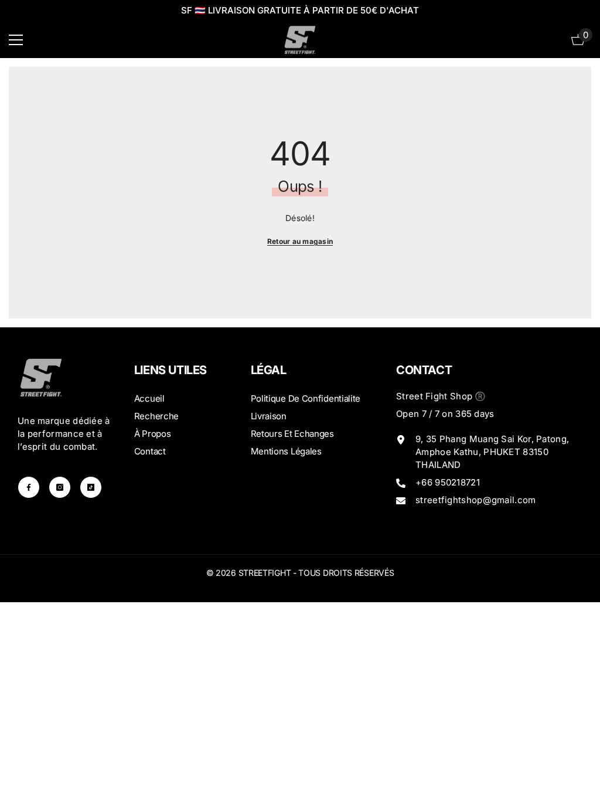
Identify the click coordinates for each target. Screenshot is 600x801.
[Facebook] (29, 487)
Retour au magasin (300, 241)
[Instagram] (60, 487)
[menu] (16, 40)
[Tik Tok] (91, 487)
